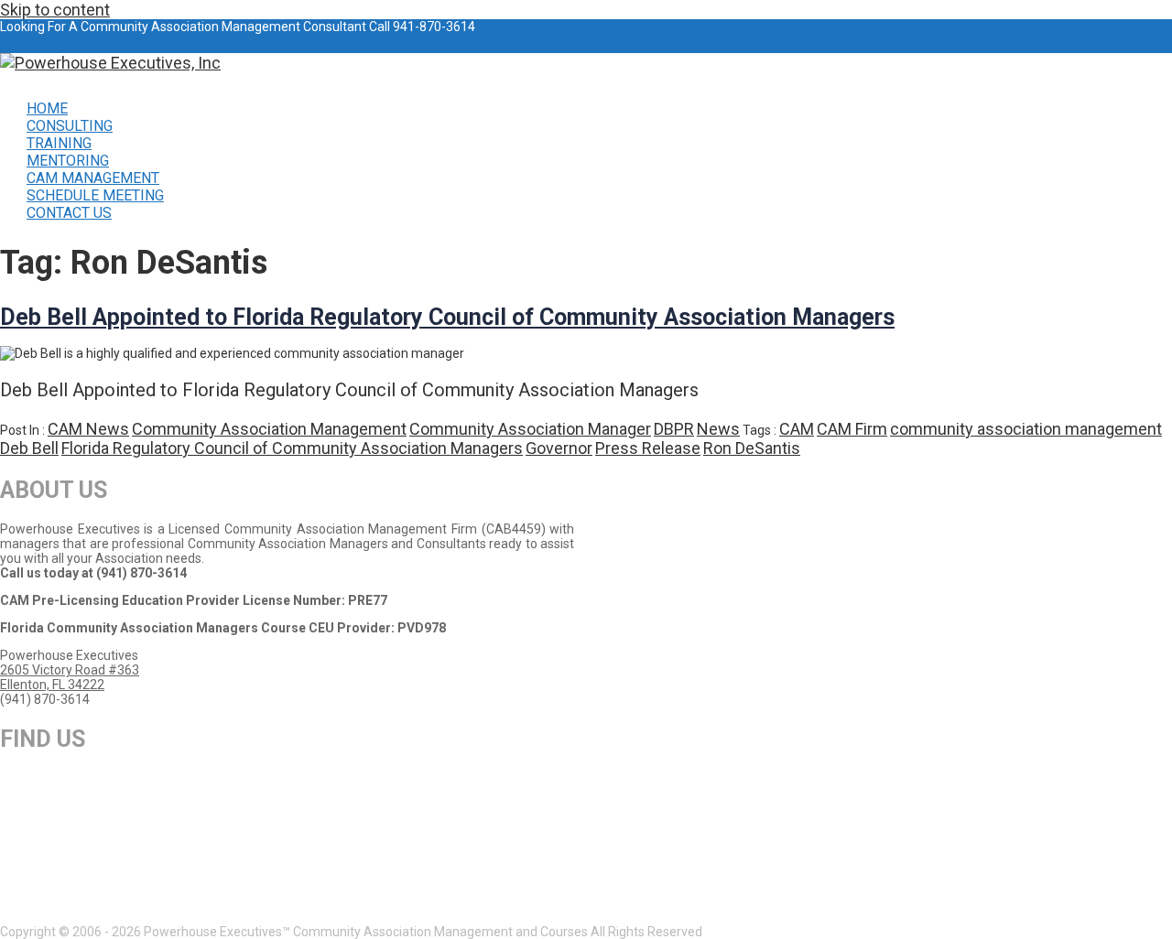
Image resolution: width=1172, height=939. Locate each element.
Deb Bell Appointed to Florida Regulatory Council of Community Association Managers (447, 317)
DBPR (674, 428)
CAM (796, 428)
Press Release (647, 448)
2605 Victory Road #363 (69, 670)
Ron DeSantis (751, 448)
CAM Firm (852, 428)
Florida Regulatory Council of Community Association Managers (292, 448)
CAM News (88, 428)
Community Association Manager (530, 428)
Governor (559, 448)
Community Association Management (269, 428)
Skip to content (55, 9)
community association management (1026, 428)
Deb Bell (29, 448)
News (718, 428)
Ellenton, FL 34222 (52, 684)
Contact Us (69, 212)
